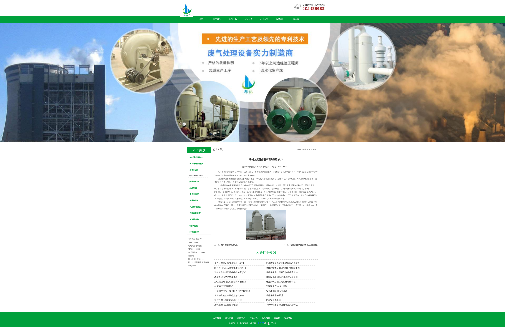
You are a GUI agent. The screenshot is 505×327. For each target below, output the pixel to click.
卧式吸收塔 (194, 232)
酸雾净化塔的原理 (274, 295)
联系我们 (280, 19)
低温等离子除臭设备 (196, 175)
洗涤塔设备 (194, 219)
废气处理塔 (194, 194)
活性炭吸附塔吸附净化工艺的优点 (304, 245)
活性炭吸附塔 (195, 213)
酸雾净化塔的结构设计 (276, 291)
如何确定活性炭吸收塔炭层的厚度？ (283, 263)
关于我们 (217, 19)
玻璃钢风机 (194, 200)
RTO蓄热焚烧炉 (196, 157)
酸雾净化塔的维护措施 (276, 286)
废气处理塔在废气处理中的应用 (229, 263)
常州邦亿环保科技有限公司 (259, 167)
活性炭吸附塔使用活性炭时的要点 (230, 282)
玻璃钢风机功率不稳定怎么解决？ (230, 295)
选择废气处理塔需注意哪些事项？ (282, 282)
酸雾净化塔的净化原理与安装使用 (282, 277)
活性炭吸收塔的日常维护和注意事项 (283, 268)
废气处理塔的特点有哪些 (226, 305)
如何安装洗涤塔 (273, 300)
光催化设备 (194, 170)
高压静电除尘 (195, 207)
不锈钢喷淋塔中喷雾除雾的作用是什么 (232, 291)
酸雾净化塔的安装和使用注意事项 (230, 268)
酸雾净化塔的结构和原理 (226, 277)
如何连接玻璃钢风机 (229, 245)
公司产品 (233, 19)
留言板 (296, 19)
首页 (201, 19)
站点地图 (288, 318)
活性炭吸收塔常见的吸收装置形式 (230, 272)
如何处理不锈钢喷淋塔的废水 (228, 300)
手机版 (273, 323)
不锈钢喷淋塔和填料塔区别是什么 (282, 305)
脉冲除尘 (193, 188)
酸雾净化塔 (194, 181)
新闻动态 (248, 19)
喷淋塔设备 (194, 226)
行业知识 (264, 19)
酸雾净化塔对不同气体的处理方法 (282, 272)
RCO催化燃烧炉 (196, 164)
